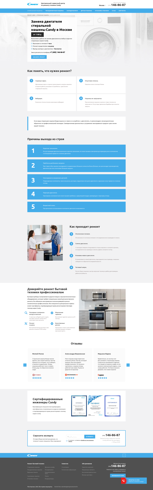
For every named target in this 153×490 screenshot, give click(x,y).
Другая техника (86, 10)
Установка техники (102, 10)
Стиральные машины (42, 15)
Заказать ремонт (39, 57)
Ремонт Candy (31, 15)
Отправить (90, 436)
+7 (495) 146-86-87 (57, 52)
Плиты (47, 476)
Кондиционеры (49, 478)
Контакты (122, 10)
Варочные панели (32, 472)
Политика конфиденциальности (66, 486)
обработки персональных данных (81, 441)
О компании (65, 467)
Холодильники (72, 10)
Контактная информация (69, 469)
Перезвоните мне (118, 475)
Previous (24, 365)
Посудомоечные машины (55, 10)
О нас (114, 10)
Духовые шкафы (50, 467)
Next (128, 365)
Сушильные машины (33, 476)
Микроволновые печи (50, 473)
